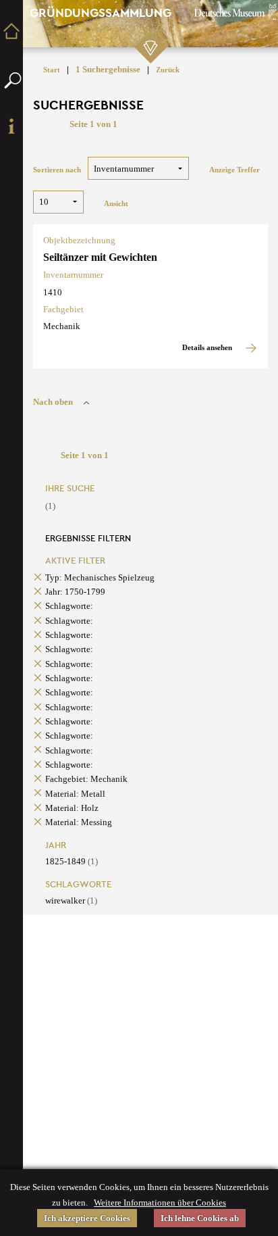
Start (51, 70)
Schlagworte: (69, 606)
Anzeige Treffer (234, 170)
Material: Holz (72, 808)
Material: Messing (78, 822)
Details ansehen (208, 347)
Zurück (167, 70)
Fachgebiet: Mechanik (86, 779)
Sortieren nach (57, 170)
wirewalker (71, 900)
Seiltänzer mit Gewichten (100, 257)
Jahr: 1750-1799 (75, 592)
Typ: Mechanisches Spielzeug (100, 577)
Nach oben (53, 402)
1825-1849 (71, 861)
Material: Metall (75, 794)
